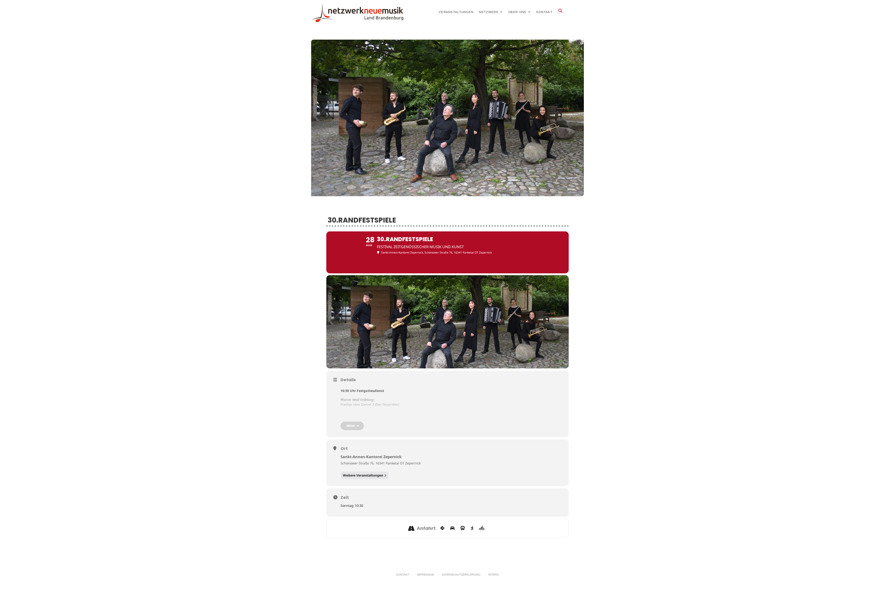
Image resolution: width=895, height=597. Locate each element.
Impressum (425, 574)
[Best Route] (442, 528)
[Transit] (462, 528)
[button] (560, 12)
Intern (493, 574)
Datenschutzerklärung (461, 574)
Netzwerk (488, 12)
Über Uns (517, 12)
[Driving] (452, 528)
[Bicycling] (482, 528)
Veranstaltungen (456, 12)
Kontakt (544, 12)
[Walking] (472, 528)
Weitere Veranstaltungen (363, 475)
